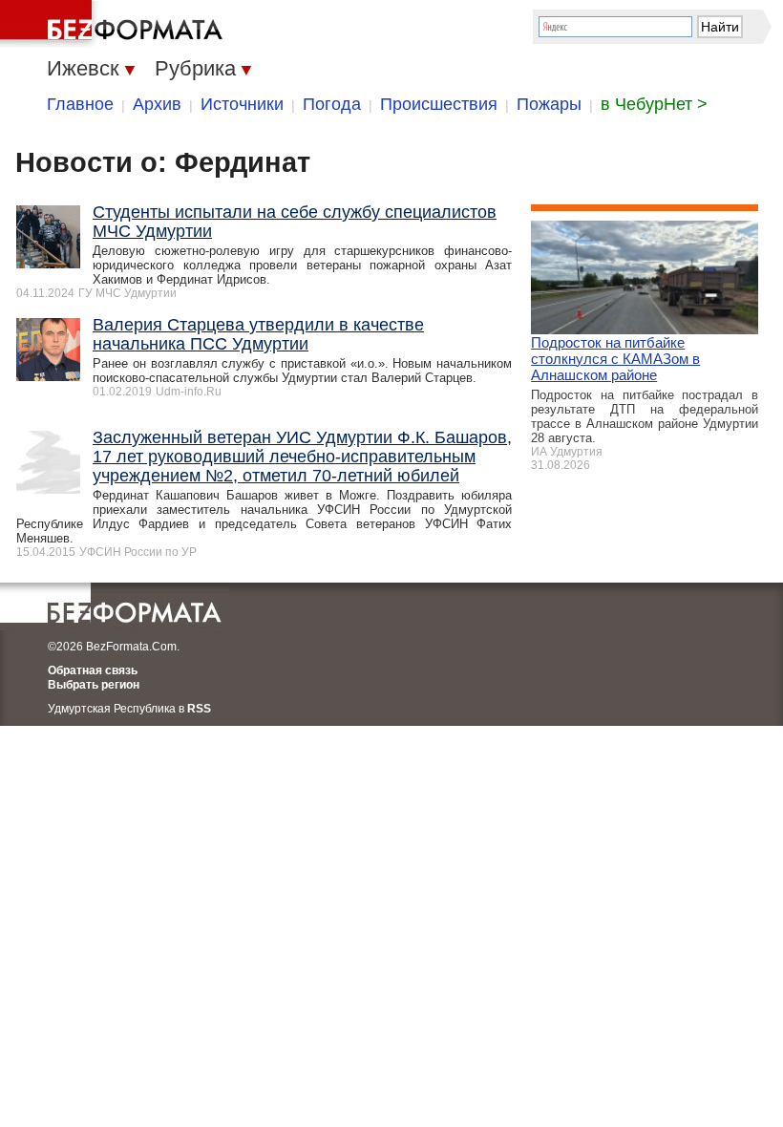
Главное (80, 104)
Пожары (549, 104)
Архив (157, 104)
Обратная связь (93, 670)
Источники (242, 104)
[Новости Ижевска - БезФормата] (114, 24)
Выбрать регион (93, 684)
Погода (332, 104)
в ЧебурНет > (654, 104)
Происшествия (438, 104)
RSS (199, 708)
